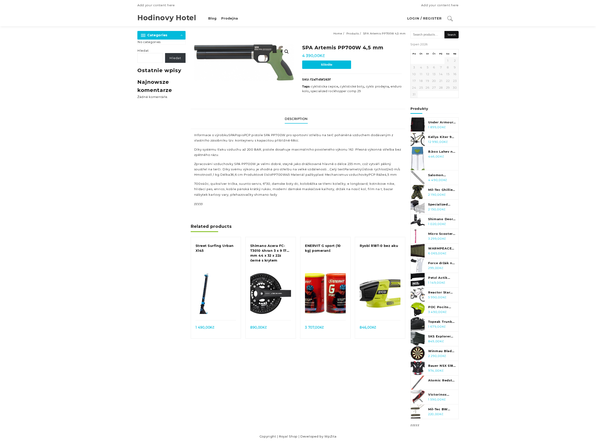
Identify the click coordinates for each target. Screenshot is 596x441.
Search (451, 34)
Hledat (143, 50)
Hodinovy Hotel (166, 17)
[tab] (298, 119)
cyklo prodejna (377, 86)
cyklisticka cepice (324, 86)
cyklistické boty (352, 86)
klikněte (326, 64)
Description (296, 119)
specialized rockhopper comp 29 (336, 91)
